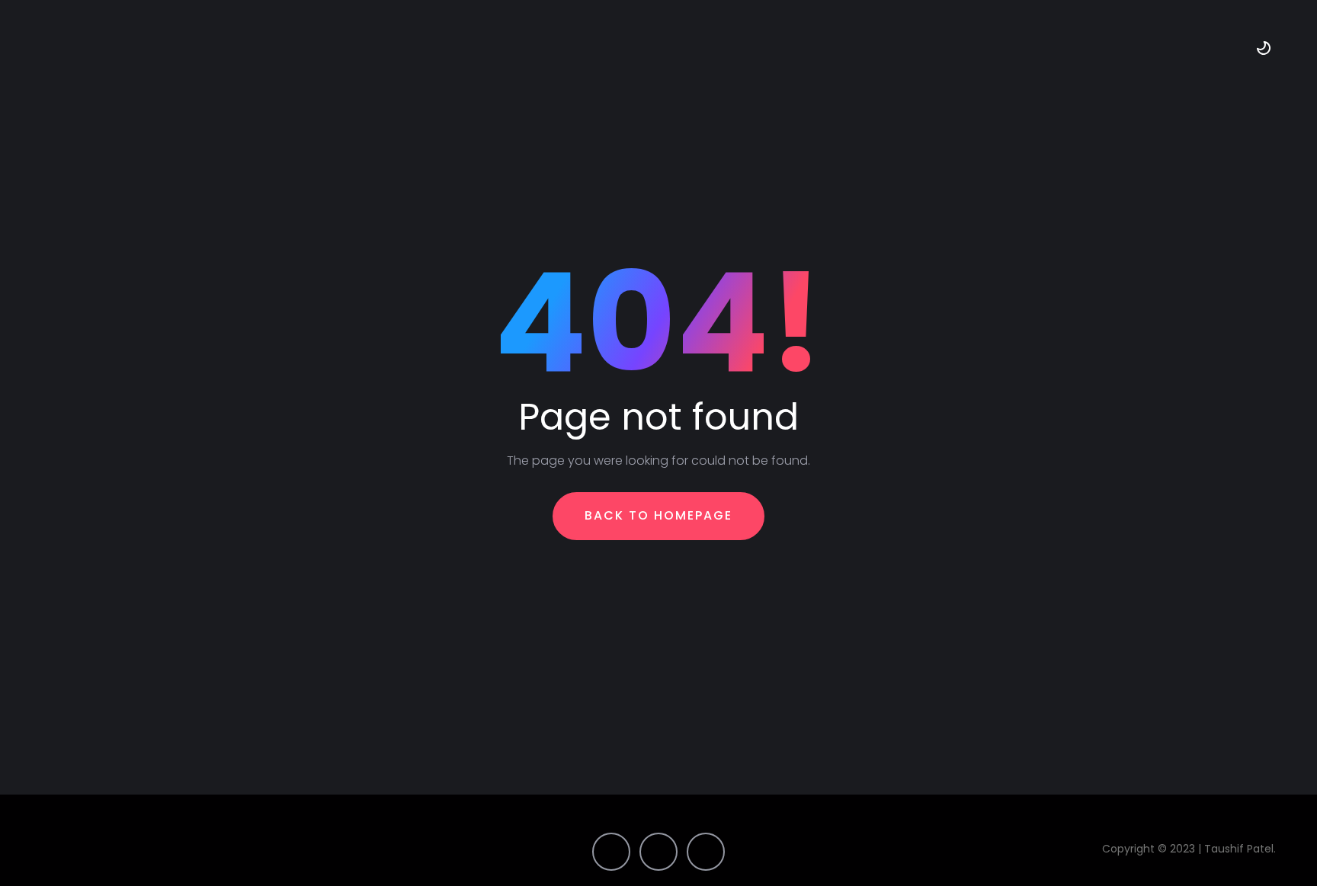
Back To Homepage (658, 515)
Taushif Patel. (1241, 848)
